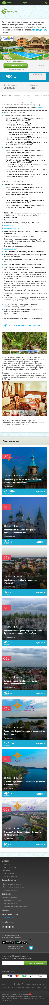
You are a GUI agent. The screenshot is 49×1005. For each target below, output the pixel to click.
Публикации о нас (9, 867)
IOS (32, 103)
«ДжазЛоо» (39, 108)
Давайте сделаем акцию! (12, 884)
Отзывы (27, 95)
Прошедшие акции (10, 890)
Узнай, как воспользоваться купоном (24, 325)
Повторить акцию (15, 65)
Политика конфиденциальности (15, 906)
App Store (8, 942)
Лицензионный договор (12, 900)
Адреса (17, 95)
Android (40, 103)
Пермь (24, 2)
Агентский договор (10, 898)
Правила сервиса (9, 873)
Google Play (21, 942)
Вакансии (6, 870)
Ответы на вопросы (10, 876)
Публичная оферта (10, 903)
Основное (6, 95)
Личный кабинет (46, 2)
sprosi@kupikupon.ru (10, 914)
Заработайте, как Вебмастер (13, 887)
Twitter (9, 927)
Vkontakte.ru (6, 927)
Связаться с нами (8, 917)
